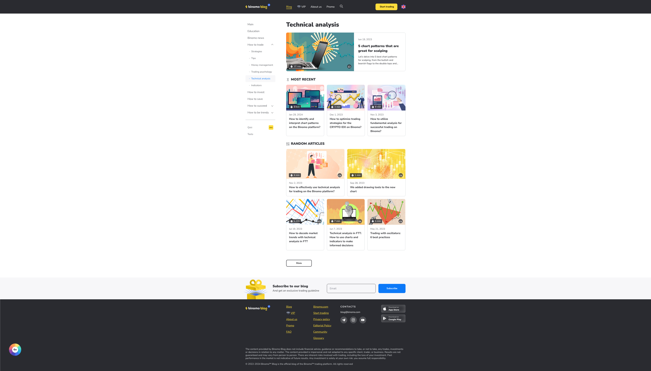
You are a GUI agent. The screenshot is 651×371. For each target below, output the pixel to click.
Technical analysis (260, 78)
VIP (303, 7)
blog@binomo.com (350, 312)
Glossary (318, 338)
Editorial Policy (322, 325)
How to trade (256, 45)
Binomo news (256, 38)
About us (316, 7)
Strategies (256, 51)
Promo (330, 7)
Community (320, 332)
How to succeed (257, 106)
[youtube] (362, 320)
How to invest (256, 92)
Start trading (387, 6)
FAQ (289, 332)
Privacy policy (321, 319)
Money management (262, 65)
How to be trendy (258, 112)
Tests (250, 134)
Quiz (250, 127)
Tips (253, 58)
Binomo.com (320, 307)
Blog (289, 7)
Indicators (256, 85)
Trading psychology (261, 71)
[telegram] (343, 320)
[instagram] (353, 320)
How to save (255, 99)
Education (254, 31)
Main (250, 24)
